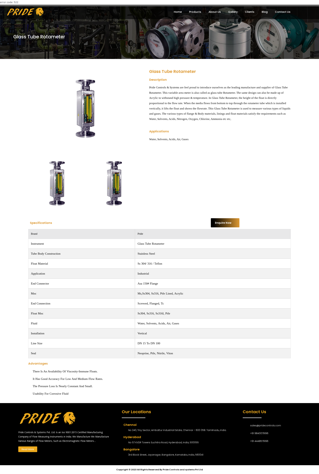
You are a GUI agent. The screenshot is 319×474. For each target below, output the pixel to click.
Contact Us (282, 12)
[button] (225, 222)
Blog (265, 12)
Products (195, 12)
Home (178, 12)
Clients (249, 12)
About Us (215, 12)
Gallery (233, 12)
